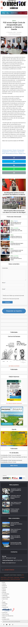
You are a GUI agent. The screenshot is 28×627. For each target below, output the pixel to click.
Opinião (4, 590)
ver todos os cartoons (14, 366)
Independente (6, 151)
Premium (16, 221)
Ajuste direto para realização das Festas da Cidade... (16, 258)
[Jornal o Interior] (14, 3)
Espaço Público (6, 597)
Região (4, 602)
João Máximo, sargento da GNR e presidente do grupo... (15, 490)
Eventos (4, 605)
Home (3, 582)
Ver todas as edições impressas (14, 403)
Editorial (4, 592)
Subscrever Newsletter (7, 615)
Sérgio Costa (22, 153)
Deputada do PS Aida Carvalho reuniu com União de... (16, 231)
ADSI (23, 575)
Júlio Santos (14, 151)
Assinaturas (5, 607)
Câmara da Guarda (7, 150)
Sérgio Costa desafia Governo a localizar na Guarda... (15, 537)
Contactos (22, 577)
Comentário (5, 268)
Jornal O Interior (9, 569)
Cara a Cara (5, 598)
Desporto (4, 585)
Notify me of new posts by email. (11, 298)
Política (14, 20)
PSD (4, 153)
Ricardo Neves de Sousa (12, 153)
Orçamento (21, 151)
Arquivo (4, 617)
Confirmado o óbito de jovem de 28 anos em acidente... (15, 497)
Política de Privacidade (15, 579)
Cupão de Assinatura (5, 579)
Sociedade (16, 228)
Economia (4, 587)
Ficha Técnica (10, 577)
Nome (4, 282)
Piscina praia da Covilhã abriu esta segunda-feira (15, 543)
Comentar (19, 32)
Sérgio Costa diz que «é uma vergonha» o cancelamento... (15, 531)
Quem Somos (4, 577)
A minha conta (5, 619)
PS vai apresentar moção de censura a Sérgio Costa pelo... (16, 251)
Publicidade (16, 577)
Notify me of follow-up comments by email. (13, 295)
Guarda (15, 150)
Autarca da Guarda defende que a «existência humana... (16, 524)
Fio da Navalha (5, 594)
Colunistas (4, 595)
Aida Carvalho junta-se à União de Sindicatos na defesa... (15, 224)
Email (4, 289)
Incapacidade (21, 150)
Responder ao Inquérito (14, 311)
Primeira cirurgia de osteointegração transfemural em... (14, 510)
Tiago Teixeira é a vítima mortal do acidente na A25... (15, 504)
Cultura (4, 584)
